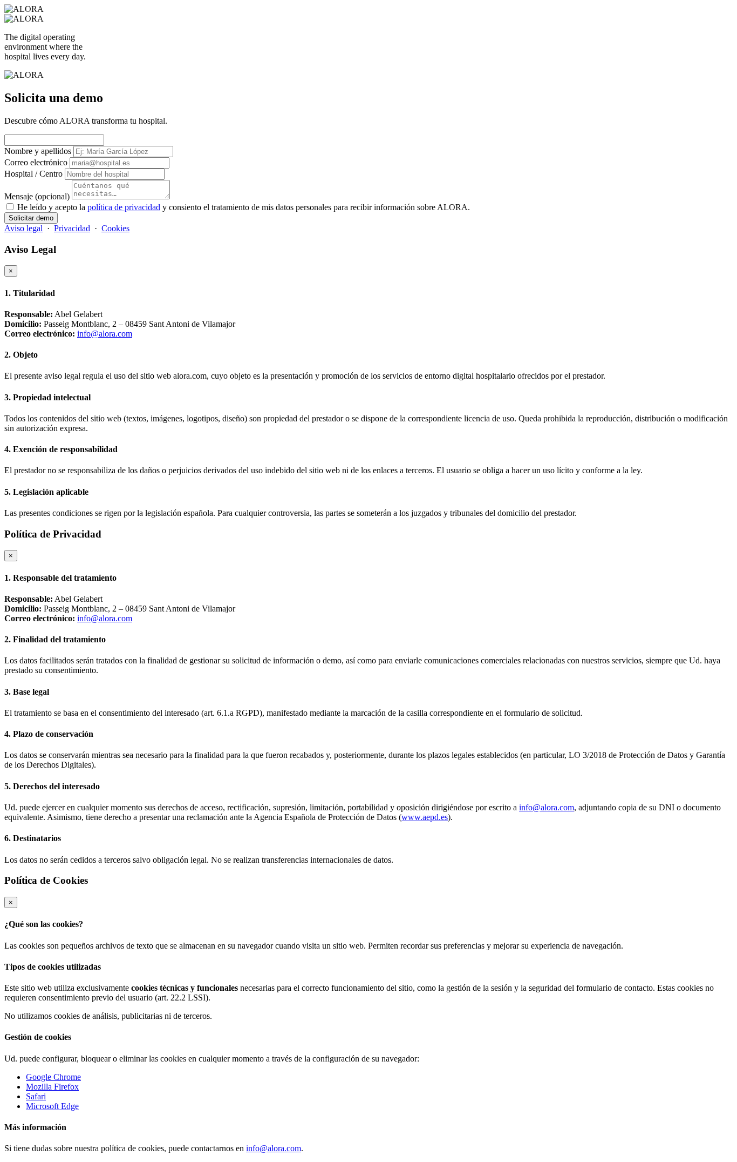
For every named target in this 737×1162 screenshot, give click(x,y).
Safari (36, 1096)
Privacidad (72, 228)
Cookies (115, 228)
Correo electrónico (35, 162)
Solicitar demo (31, 218)
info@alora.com (104, 333)
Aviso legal (23, 228)
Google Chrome (53, 1077)
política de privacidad (123, 207)
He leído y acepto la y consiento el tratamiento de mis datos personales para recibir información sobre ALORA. (243, 207)
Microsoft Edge (52, 1106)
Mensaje (37, 196)
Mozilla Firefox (52, 1086)
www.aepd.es (424, 817)
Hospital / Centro (33, 173)
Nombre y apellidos (37, 151)
